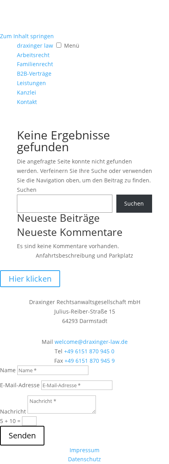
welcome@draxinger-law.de (91, 341)
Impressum (84, 450)
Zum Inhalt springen (27, 36)
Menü (71, 45)
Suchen (27, 189)
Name (8, 370)
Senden (22, 435)
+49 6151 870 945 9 (89, 360)
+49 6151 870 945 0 (89, 351)
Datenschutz (84, 459)
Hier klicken (30, 278)
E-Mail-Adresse (20, 385)
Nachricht (13, 411)
